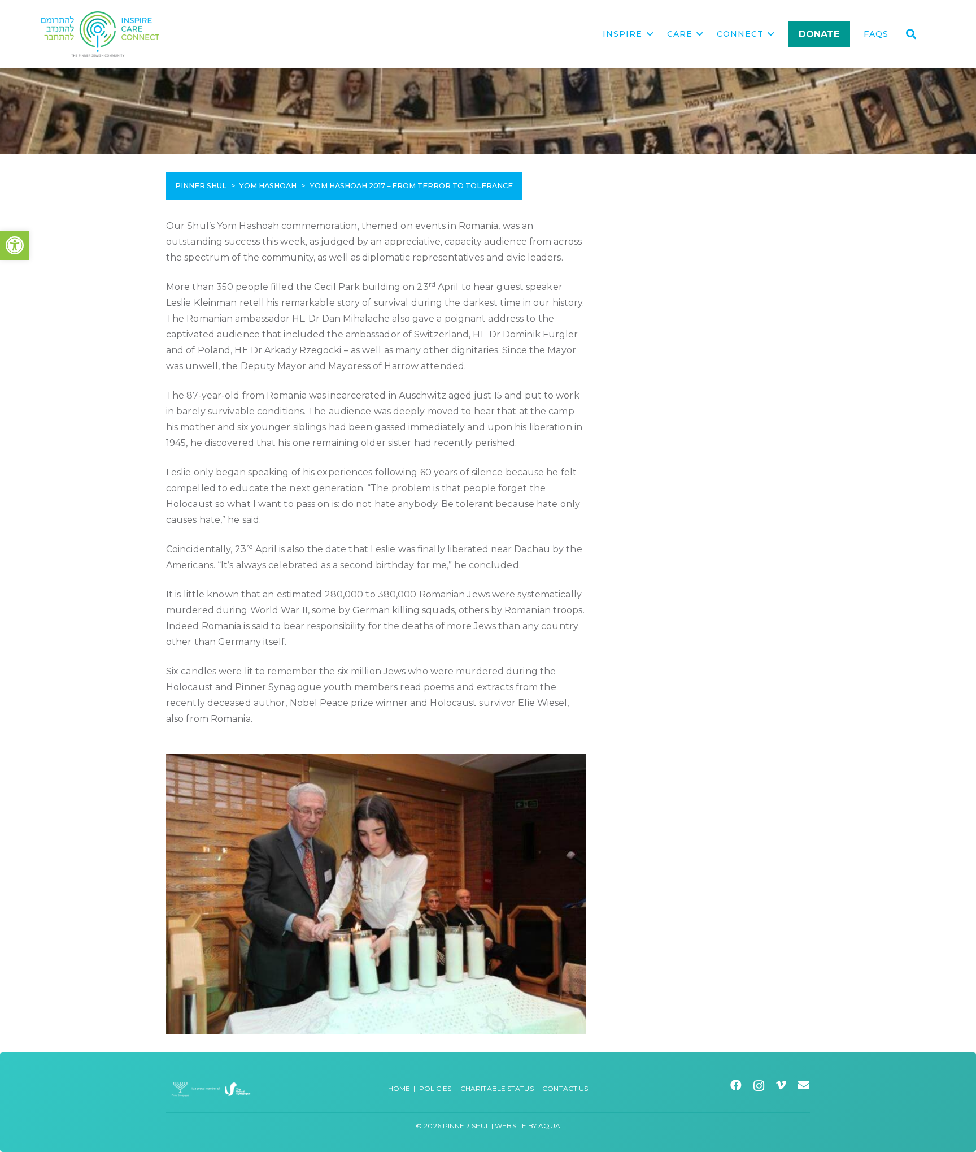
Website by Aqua (527, 1125)
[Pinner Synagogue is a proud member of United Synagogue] (211, 1088)
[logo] (100, 34)
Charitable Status (497, 1088)
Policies (435, 1088)
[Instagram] (759, 1086)
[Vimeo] (781, 1085)
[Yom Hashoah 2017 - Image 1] (376, 894)
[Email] (804, 1085)
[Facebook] (736, 1085)
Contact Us (565, 1088)
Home (399, 1088)
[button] (14, 245)
